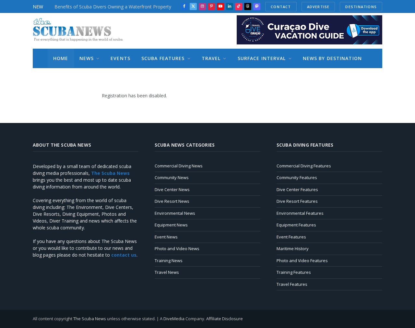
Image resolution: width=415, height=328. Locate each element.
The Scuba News (89, 319)
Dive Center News (172, 189)
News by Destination (332, 58)
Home (60, 58)
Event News (166, 237)
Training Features (294, 272)
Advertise (318, 6)
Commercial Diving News (179, 166)
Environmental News (175, 213)
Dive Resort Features (297, 201)
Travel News (167, 272)
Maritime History (293, 248)
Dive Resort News (172, 201)
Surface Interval (262, 58)
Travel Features (292, 284)
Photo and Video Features (302, 260)
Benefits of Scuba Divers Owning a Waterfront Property (112, 7)
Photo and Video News (177, 248)
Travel (211, 58)
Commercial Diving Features (304, 166)
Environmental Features (300, 213)
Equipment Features (296, 225)
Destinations (361, 6)
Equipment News (171, 225)
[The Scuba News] (81, 31)
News (86, 58)
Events (120, 58)
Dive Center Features (297, 189)
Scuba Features (163, 58)
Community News (172, 177)
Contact (281, 6)
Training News (169, 260)
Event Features (291, 237)
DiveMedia (173, 319)
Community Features (297, 177)
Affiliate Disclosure (224, 319)
